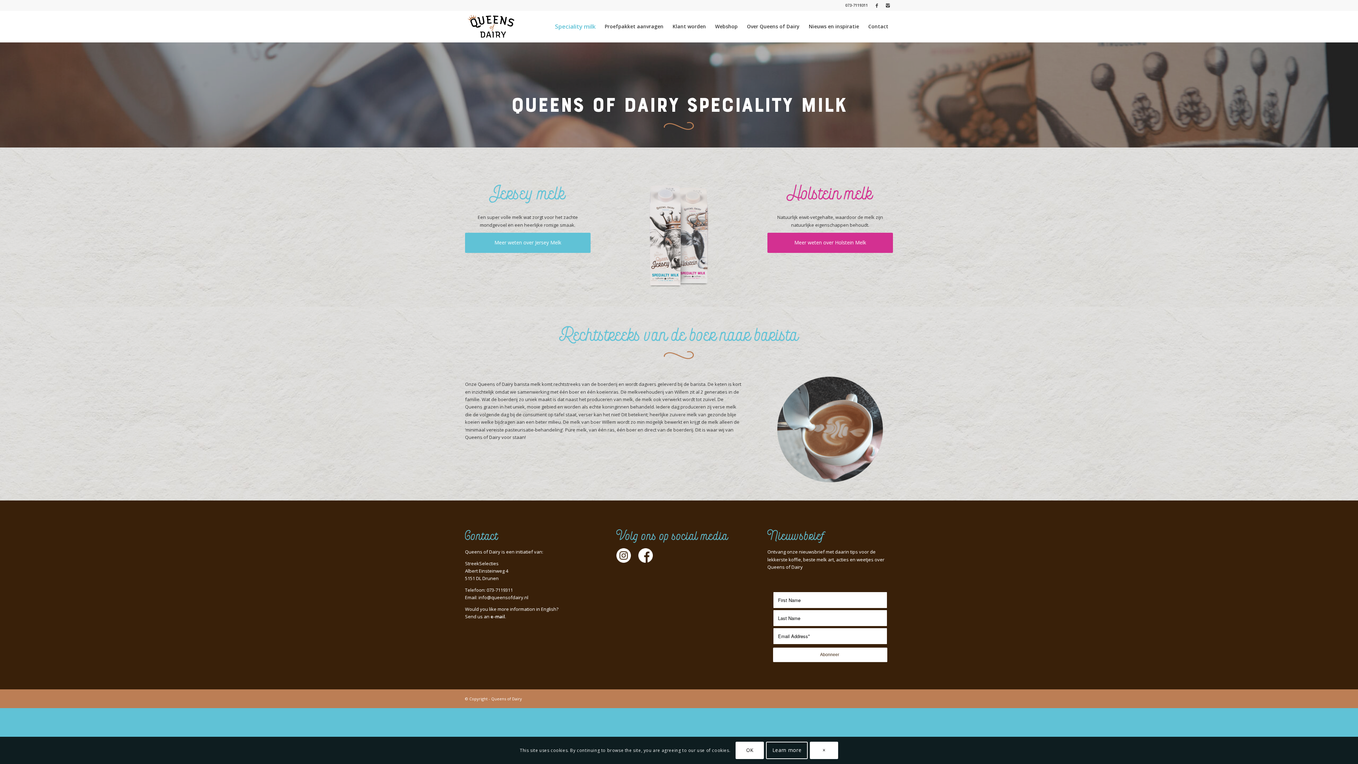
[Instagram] (887, 5)
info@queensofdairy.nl (503, 597)
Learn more (787, 750)
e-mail (498, 616)
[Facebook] (877, 5)
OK (750, 750)
